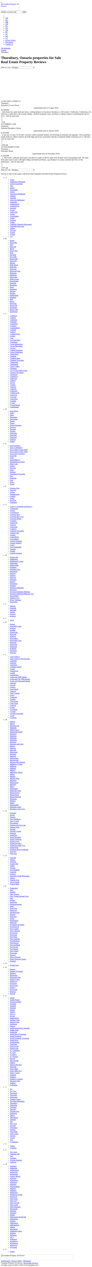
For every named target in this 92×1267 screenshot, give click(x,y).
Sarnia (12, 998)
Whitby (12, 1215)
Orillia (12, 866)
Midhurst (13, 766)
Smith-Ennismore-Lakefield (20, 1028)
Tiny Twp (13, 1124)
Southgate (13, 1044)
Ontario (3, 50)
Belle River (14, 265)
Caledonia (13, 320)
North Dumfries (15, 837)
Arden (12, 218)
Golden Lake (14, 533)
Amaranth (13, 202)
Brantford (13, 289)
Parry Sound (14, 894)
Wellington (14, 1193)
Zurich (12, 1251)
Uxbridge (13, 1148)
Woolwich (13, 1245)
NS (6, 28)
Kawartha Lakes (16, 626)
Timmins (13, 1120)
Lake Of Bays (15, 657)
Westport (13, 1211)
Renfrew (13, 973)
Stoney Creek (15, 1073)
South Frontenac (16, 1036)
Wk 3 (12, 1237)
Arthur (12, 222)
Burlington (14, 312)
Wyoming (13, 1247)
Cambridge (14, 324)
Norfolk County (15, 831)
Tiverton (13, 1126)
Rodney (12, 988)
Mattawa (13, 748)
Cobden (12, 385)
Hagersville (14, 557)
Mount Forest (14, 793)
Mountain (13, 799)
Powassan (13, 953)
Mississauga (14, 783)
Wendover (13, 1197)
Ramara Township (16, 971)
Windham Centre (16, 1231)
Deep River (14, 411)
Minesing (13, 781)
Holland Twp (14, 598)
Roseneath (13, 990)
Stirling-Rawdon (16, 1065)
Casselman (14, 342)
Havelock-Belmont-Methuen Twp (22, 594)
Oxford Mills (14, 884)
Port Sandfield (15, 945)
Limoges (13, 683)
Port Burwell (14, 927)
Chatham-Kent (15, 358)
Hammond (13, 571)
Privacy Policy (10, 40)
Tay (11, 1089)
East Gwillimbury (16, 448)
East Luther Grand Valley (19, 452)
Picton (12, 919)
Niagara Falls (14, 827)
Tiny (11, 1122)
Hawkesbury (14, 596)
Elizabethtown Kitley (17, 462)
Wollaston (13, 1239)
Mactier (12, 722)
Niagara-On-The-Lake (18, 825)
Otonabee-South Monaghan (20, 876)
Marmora (13, 742)
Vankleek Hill (15, 1154)
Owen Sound (14, 882)
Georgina (13, 521)
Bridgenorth (14, 295)
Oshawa (13, 874)
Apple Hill (13, 212)
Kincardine (14, 638)
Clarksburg (14, 377)
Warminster (14, 1174)
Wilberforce (14, 1223)
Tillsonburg (14, 1117)
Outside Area (14, 880)
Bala (11, 245)
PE (6, 32)
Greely (12, 545)
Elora (12, 470)
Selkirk (12, 1012)
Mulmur (13, 801)
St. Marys (13, 1055)
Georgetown (14, 513)
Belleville (13, 267)
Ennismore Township (17, 474)
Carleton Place (15, 334)
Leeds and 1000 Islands (18, 677)
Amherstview (14, 206)
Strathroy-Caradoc (16, 1079)
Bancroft (13, 247)
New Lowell (14, 821)
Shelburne (13, 1024)
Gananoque (14, 509)
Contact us (9, 44)
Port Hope (13, 937)
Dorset (12, 421)
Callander (13, 322)
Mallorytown (14, 730)
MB (6, 22)
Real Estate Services (31, 1263)
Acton (12, 180)
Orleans (12, 868)
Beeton (12, 263)
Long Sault (14, 703)
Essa (11, 480)
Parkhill (12, 892)
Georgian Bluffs (15, 519)
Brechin (12, 291)
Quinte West (14, 965)
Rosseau (13, 992)
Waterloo (13, 1184)
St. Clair (13, 1053)
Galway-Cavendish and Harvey (21, 506)
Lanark (12, 669)
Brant (12, 287)
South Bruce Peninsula (18, 1034)
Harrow (12, 582)
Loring (12, 707)
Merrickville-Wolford (17, 762)
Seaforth (13, 1006)
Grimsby (13, 549)
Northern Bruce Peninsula (19, 850)
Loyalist (13, 711)
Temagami (13, 1097)
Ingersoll (13, 608)
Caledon (13, 318)
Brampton (13, 285)
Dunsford (13, 437)
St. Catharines (15, 1050)
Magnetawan (14, 726)
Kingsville (13, 645)
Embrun (13, 472)
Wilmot (12, 1227)
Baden (12, 241)
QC (6, 34)
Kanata (12, 624)
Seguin (12, 1010)
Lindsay (13, 687)
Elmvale (13, 468)
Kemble (12, 630)
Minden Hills (14, 778)
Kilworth (13, 634)
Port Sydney (14, 951)
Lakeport (13, 663)
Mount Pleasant (15, 797)
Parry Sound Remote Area (19, 896)
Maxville (13, 750)
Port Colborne (15, 931)
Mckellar (13, 754)
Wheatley (13, 1213)
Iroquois (13, 616)
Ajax (11, 186)
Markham (13, 740)
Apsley (12, 214)
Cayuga (12, 348)
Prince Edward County (18, 959)
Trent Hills (13, 1132)
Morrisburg (14, 789)
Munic (12, 803)
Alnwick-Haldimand (17, 200)
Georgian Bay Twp (17, 517)
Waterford (13, 1182)
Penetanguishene (16, 904)
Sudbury (13, 1083)
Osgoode (13, 872)
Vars (11, 1156)
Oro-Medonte (15, 870)
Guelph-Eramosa (16, 553)
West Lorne (14, 1205)
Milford (12, 770)
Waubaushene (15, 1186)
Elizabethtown (15, 460)
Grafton (12, 535)
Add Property (6, 1261)
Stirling (12, 1063)
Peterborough (14, 912)
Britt (11, 299)
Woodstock (14, 1243)
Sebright (13, 1008)
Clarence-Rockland (17, 373)
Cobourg (13, 387)
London (12, 699)
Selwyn (12, 1014)
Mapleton (13, 736)
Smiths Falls (14, 1030)
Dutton (12, 442)
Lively (12, 695)
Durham (13, 439)
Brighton (13, 297)
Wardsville (13, 1172)
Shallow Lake (15, 1020)
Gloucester (14, 527)
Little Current (14, 693)
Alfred (12, 192)
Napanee (13, 813)
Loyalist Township (16, 714)
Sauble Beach (15, 1000)
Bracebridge (14, 281)
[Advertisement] (46, 84)
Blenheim (13, 275)
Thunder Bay (14, 1111)
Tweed (12, 1138)
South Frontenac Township (19, 1038)
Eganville (13, 456)
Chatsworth (14, 362)
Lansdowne (14, 671)
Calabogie (13, 316)
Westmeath (14, 1209)
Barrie (12, 249)
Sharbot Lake (14, 1022)
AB (6, 18)
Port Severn (14, 947)
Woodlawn (14, 1241)
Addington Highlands (17, 182)
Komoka (13, 653)
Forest (12, 498)
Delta (12, 415)
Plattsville (13, 923)
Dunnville (13, 433)
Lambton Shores (16, 667)
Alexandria (14, 190)
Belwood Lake (15, 271)
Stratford (13, 1075)
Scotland (13, 1004)
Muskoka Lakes (15, 807)
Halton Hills (14, 565)
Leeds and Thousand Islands (20, 681)
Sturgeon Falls (15, 1081)
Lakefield (13, 661)
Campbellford (15, 328)
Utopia (12, 1146)
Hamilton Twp (15, 569)
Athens (12, 228)
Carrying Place (15, 340)
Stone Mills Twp (16, 1071)
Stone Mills (14, 1069)
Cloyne (12, 383)
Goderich (13, 529)
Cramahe (13, 401)
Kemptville (14, 632)
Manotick (13, 734)
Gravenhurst (14, 539)
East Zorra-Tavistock (17, 454)
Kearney (13, 628)
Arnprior (13, 220)
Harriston (13, 580)
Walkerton (13, 1168)
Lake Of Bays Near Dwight (20, 659)
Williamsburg (14, 1225)
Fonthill (12, 496)
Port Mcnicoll (15, 941)
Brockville (13, 306)
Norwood (13, 854)
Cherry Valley (15, 366)
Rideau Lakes (15, 979)
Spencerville (14, 1046)
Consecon (13, 395)
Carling (12, 336)
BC (6, 20)
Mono (12, 787)
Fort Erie (13, 500)
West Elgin (14, 1199)
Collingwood (14, 393)
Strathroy (13, 1077)
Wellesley (13, 1191)
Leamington (14, 675)
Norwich (13, 852)
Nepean (12, 817)
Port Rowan (14, 943)
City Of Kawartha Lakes (18, 370)
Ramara (12, 969)
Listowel (13, 691)
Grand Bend (14, 537)
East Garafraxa (15, 446)
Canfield (13, 330)
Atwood (13, 230)
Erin (11, 476)
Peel (11, 898)
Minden (12, 776)
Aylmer (12, 234)
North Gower (14, 841)
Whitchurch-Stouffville (18, 1217)
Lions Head (14, 689)
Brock (12, 301)
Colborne (13, 389)
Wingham (13, 1235)
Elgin (12, 458)
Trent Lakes (14, 1134)
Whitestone (14, 1219)
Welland (13, 1189)
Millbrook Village (16, 772)
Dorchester (14, 419)
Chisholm (13, 368)
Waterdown (14, 1180)
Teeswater (13, 1095)
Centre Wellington (16, 352)
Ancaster (13, 208)
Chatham (13, 356)
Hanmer (13, 573)
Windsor (13, 1233)
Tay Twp (13, 1091)
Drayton (13, 427)
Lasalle (12, 673)
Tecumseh (13, 1093)
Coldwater (13, 391)
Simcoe (12, 1026)
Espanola (13, 478)
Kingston (13, 642)
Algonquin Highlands (17, 194)
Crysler (12, 403)
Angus (12, 210)
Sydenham (13, 1085)
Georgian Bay (15, 515)
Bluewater (13, 277)
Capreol (12, 332)
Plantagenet (14, 921)
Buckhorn (13, 308)
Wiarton (12, 1221)
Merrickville (14, 760)
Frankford (13, 502)
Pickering (13, 917)
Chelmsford (14, 364)
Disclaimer (9, 42)
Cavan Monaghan (16, 346)
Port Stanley (14, 949)
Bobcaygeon (14, 279)
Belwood (13, 269)
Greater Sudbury (16, 543)
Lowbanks (13, 709)
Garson (12, 511)
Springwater (14, 1048)
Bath (11, 253)
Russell (12, 994)
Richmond (13, 975)
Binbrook (13, 273)
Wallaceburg (14, 1170)
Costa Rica (14, 399)
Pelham (12, 900)
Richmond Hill (15, 977)
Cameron (13, 326)
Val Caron (13, 1152)
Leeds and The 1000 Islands (20, 679)
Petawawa (13, 910)
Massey (12, 746)
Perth (12, 906)
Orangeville (14, 864)
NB (6, 24)
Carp (11, 338)
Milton (12, 774)
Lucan (12, 716)
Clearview (13, 379)
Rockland (13, 984)
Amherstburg (14, 204)
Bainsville (13, 243)
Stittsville (13, 1067)
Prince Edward (15, 957)
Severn (12, 1016)
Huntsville (13, 602)
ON (6, 30)
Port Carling (14, 929)
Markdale (13, 738)
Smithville (13, 1032)
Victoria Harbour (16, 1160)
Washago (13, 1178)
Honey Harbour (15, 600)
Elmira (12, 466)
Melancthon (14, 758)
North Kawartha (15, 843)
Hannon (13, 575)
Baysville (13, 257)
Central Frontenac (16, 350)
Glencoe (13, 525)
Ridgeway (13, 981)
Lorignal (13, 705)
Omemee (13, 862)
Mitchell (13, 785)
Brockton (13, 303)
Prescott (12, 955)
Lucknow (13, 718)
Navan (12, 815)
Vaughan (13, 1158)
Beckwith (13, 261)
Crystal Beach (15, 405)
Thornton (13, 1107)
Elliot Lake (14, 464)
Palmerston (14, 888)
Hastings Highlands (17, 588)
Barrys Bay (14, 251)
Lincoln (12, 685)
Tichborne (13, 1113)
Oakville (13, 858)
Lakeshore (13, 665)
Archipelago (14, 216)
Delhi (12, 413)
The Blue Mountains (17, 1101)
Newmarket (14, 823)
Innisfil (12, 612)
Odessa (12, 860)
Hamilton (13, 567)
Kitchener (13, 651)
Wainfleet (13, 1166)
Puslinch (13, 961)
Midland (13, 768)
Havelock (13, 590)
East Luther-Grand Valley (19, 450)
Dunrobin (13, 435)
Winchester (14, 1229)
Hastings (13, 586)
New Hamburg (15, 819)
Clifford (12, 381)
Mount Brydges (15, 791)
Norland (13, 833)
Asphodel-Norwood (17, 226)
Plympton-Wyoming (17, 925)
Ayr (11, 236)
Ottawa (12, 878)
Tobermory (14, 1128)
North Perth (14, 848)
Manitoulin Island (16, 732)
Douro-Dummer (15, 425)
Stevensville (14, 1061)
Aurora (12, 232)
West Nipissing (15, 1207)
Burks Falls (14, 310)
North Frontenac (16, 839)
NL (6, 26)
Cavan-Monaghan (16, 344)
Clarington (13, 375)
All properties (6, 48)
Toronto (12, 1130)
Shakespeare (14, 1018)
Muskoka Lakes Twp (17, 809)
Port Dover (14, 933)
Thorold (13, 1109)
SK (6, 36)
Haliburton (14, 563)
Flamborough (14, 494)
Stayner (12, 1059)
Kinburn (13, 636)
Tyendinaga (14, 1142)
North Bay (13, 835)
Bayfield (13, 255)
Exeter (12, 484)
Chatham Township (17, 360)
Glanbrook (14, 523)
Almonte (13, 198)
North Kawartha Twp (17, 845)
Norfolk (12, 829)
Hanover (13, 578)
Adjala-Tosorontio (16, 184)
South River (14, 1040)
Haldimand (14, 559)
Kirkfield (13, 649)
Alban (12, 188)
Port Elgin (13, 935)
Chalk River (14, 354)
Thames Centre (15, 1099)
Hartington (14, 584)
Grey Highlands (15, 547)
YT (6, 38)
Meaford (13, 756)
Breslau (12, 293)
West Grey (13, 1201)
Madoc (12, 724)
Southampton (14, 1042)
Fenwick (13, 490)
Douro (12, 423)
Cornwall (13, 397)
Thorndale (13, 1105)
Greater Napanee (16, 541)
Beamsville (14, 259)
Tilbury (12, 1115)
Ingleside (13, 610)
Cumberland (14, 407)
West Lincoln (14, 1203)
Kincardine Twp (15, 640)
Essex (12, 482)
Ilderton (12, 606)
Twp (11, 1140)
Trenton (12, 1136)
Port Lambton (15, 939)
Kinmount (13, 647)
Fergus (12, 492)
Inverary (13, 614)
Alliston (12, 196)
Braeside (13, 283)
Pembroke (13, 902)
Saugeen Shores (15, 1002)
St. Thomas (14, 1057)
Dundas (12, 431)
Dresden (13, 429)
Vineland (13, 1162)
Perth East (13, 908)
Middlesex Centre (16, 764)
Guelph (12, 551)
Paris (11, 890)
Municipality (14, 805)
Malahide (13, 728)
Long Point (14, 701)
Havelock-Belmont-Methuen (20, 592)
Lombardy (13, 697)
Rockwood (14, 986)
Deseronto (13, 417)
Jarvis (12, 620)
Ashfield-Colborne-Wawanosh (21, 224)
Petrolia (12, 914)
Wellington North (16, 1195)
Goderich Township (17, 531)
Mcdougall (14, 752)
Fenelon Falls (14, 488)
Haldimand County (16, 561)
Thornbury (14, 1103)
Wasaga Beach (15, 1176)
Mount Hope (14, 795)
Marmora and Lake (16, 744)
